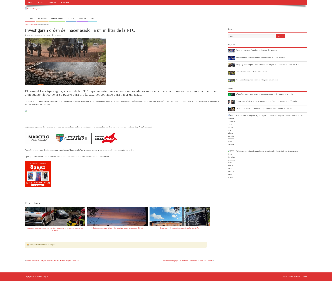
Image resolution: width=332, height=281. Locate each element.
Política (71, 18)
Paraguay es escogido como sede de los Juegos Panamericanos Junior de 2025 (267, 64)
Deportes (82, 18)
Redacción (30, 35)
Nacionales (42, 18)
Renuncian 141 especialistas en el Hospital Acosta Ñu (179, 228)
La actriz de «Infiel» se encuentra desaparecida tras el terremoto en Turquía (266, 101)
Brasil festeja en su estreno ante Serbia (251, 72)
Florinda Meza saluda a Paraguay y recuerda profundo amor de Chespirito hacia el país (52, 261)
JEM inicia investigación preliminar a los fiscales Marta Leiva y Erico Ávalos (267, 151)
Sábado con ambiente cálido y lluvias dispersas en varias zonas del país (117, 228)
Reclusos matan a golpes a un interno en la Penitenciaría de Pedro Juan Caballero (188, 261)
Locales (30, 18)
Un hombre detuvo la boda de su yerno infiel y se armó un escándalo (264, 108)
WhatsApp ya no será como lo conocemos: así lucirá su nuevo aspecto (264, 94)
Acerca (40, 2)
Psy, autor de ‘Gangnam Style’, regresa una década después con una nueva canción (269, 115)
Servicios (52, 2)
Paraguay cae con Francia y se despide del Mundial (256, 50)
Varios (92, 18)
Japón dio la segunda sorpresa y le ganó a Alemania (257, 80)
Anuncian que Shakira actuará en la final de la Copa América (260, 57)
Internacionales (57, 18)
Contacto (65, 2)
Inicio (29, 2)
